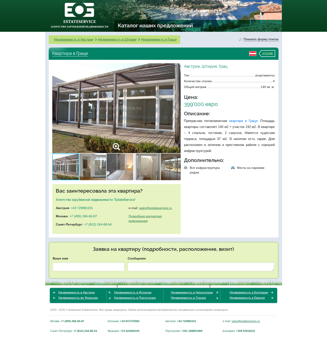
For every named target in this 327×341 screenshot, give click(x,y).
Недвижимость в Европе (247, 297)
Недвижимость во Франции (78, 297)
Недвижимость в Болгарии (249, 292)
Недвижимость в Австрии (73, 39)
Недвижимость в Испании (132, 292)
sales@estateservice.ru (155, 208)
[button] (176, 108)
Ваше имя (60, 258)
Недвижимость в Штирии (117, 39)
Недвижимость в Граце (159, 39)
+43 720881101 (82, 208)
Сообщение (137, 258)
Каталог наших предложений (155, 25)
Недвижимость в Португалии (135, 297)
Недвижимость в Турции (188, 297)
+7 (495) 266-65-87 (83, 216)
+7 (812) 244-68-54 (98, 224)
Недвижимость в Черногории (192, 292)
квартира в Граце (243, 121)
